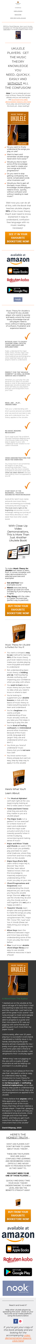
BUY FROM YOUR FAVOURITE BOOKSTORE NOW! (18, 610)
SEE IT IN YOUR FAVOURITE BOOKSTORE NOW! (18, 238)
